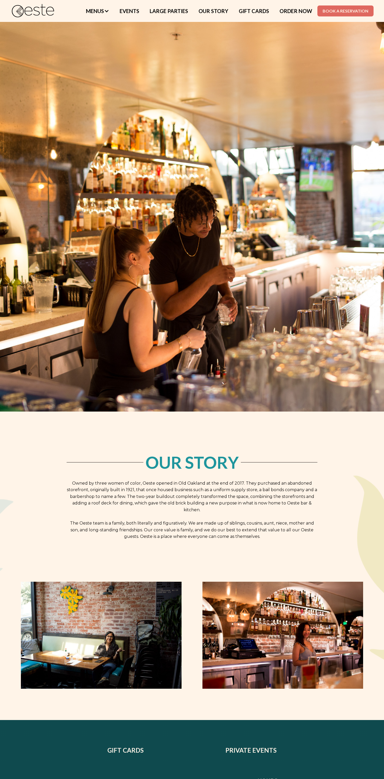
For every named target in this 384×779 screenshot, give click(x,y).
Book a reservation (345, 10)
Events (129, 11)
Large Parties (169, 11)
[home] (33, 11)
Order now (296, 11)
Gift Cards (254, 11)
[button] (97, 11)
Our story (213, 11)
